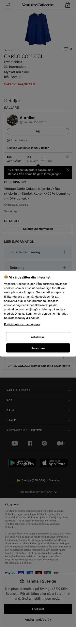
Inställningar (38, 336)
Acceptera (38, 348)
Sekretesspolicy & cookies (22, 318)
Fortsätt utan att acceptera (22, 324)
